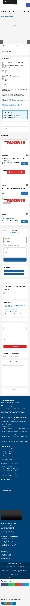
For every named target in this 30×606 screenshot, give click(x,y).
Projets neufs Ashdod (6, 554)
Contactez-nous (7, 460)
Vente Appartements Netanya (7, 530)
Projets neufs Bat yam (6, 558)
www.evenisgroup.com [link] (8, 96)
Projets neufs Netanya (6, 555)
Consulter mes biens (14, 232)
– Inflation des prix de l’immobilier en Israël (10, 419)
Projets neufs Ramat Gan (6, 557)
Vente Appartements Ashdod (7, 528)
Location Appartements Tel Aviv (8, 538)
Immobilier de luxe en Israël (7, 466)
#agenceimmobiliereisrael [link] (7, 105)
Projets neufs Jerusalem (6, 552)
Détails (23, 163)
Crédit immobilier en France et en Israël (10, 475)
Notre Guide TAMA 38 (6, 424)
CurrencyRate (6, 491)
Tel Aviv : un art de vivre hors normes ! (11, 309)
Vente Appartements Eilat (6, 531)
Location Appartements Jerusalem (8, 540)
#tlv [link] (25, 104)
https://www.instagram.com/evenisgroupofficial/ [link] (11, 93)
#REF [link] (3, 71)
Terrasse (6, 129)
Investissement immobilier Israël (9, 473)
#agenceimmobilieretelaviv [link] (16, 105)
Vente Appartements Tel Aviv (7, 525)
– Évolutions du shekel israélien (8, 439)
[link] (11, 91)
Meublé (5, 128)
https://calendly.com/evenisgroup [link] (8, 103)
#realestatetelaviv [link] (21, 104)
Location (19, 270)
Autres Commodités (8, 343)
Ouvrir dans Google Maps (22, 45)
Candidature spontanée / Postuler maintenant (9, 463)
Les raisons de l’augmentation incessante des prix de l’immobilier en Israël (14, 306)
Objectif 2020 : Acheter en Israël (10, 311)
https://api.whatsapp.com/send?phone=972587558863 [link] (17, 100)
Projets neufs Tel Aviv (5, 551)
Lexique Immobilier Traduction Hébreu (10, 470)
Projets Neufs (8, 274)
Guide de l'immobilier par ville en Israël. (10, 468)
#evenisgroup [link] (4, 104)
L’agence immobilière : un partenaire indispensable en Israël (14, 314)
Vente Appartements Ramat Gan (8, 532)
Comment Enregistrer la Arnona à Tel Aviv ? (12, 308)
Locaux (19, 274)
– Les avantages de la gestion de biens (9, 434)
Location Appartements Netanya (8, 542)
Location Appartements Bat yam (8, 545)
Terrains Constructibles (7, 472)
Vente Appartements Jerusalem (8, 527)
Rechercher (15, 346)
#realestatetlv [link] (15, 104)
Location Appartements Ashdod (8, 541)
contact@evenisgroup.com (9, 456)
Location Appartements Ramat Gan (9, 544)
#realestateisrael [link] (10, 104)
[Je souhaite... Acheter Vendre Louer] (15, 238)
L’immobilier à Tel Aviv (7, 426)
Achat (9, 270)
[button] (4, 584)
